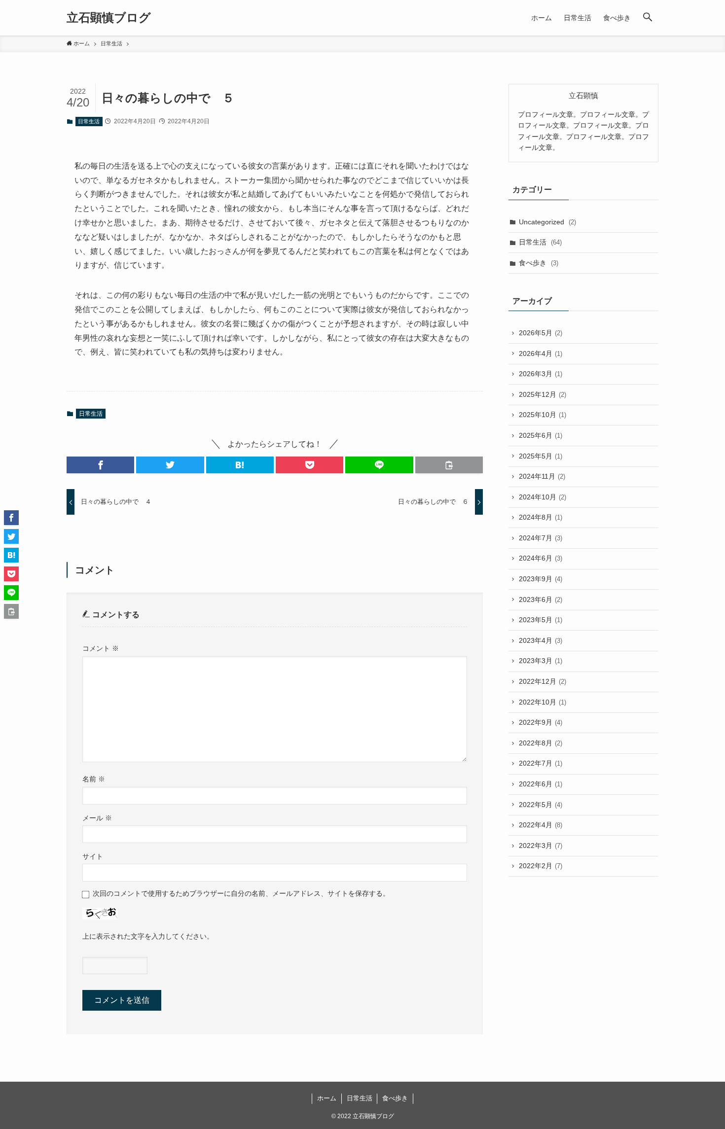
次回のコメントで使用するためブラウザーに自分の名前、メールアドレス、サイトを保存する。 (241, 893)
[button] (647, 17)
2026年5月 (540, 333)
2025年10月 (542, 415)
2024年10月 (542, 497)
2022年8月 (540, 743)
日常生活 (89, 121)
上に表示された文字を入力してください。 (148, 936)
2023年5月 (540, 620)
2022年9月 (540, 722)
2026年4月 (540, 353)
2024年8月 (540, 517)
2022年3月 (540, 845)
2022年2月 (540, 866)
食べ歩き (538, 263)
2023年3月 (540, 661)
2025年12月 (542, 394)
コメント (100, 648)
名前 (93, 779)
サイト (92, 856)
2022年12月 (542, 681)
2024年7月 (540, 538)
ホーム (326, 1098)
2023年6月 (540, 599)
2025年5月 (540, 456)
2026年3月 (540, 374)
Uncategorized (547, 222)
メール (97, 818)
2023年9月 (540, 579)
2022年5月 (540, 805)
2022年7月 (540, 763)
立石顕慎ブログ (109, 18)
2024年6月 (540, 558)
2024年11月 (542, 476)
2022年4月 (540, 825)
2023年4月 (540, 640)
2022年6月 (540, 784)
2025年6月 (540, 435)
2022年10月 (542, 702)
